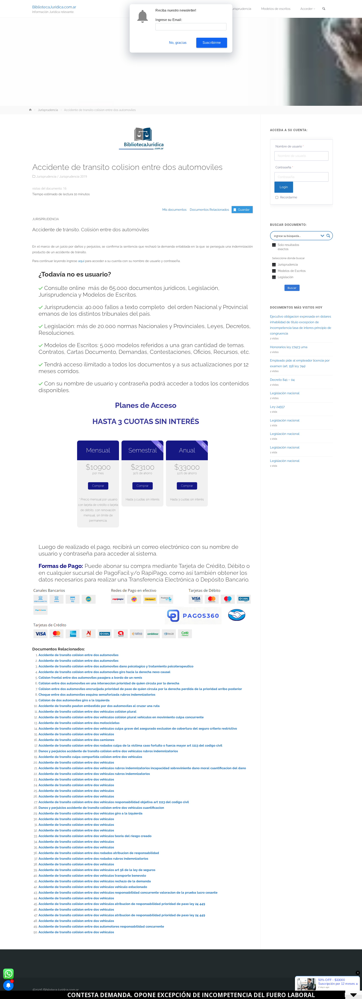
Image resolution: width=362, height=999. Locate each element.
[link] (323, 9)
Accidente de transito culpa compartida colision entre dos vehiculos (90, 757)
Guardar (244, 210)
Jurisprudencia (48, 110)
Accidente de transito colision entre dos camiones (76, 740)
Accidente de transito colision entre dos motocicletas (79, 723)
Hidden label (274, 245)
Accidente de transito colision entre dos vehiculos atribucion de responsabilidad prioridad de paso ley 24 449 (122, 904)
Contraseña (284, 167)
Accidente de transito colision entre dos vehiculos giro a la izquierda (90, 813)
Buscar (292, 288)
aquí (81, 261)
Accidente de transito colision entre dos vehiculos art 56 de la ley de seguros (97, 870)
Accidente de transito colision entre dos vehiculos (76, 734)
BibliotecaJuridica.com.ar (54, 7)
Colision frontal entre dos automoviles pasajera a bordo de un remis (90, 678)
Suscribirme (212, 42)
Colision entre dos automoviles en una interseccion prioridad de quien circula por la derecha (109, 683)
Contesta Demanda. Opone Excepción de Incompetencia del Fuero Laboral (131, 995)
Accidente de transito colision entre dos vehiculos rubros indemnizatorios (94, 774)
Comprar (98, 485)
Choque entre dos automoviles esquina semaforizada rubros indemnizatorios (97, 695)
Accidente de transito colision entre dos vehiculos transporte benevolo (92, 876)
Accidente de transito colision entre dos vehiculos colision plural (87, 711)
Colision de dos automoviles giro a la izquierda (74, 700)
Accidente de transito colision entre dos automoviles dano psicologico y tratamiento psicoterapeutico (116, 666)
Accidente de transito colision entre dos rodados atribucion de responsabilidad (99, 853)
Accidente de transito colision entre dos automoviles (78, 655)
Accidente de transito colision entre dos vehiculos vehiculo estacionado (93, 887)
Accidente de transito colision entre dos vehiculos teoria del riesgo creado (95, 836)
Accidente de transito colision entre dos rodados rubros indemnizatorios (93, 859)
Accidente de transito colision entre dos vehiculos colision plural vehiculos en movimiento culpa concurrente (121, 717)
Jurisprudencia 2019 (73, 176)
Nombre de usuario (289, 146)
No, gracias (177, 42)
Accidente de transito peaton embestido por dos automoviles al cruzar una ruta (99, 706)
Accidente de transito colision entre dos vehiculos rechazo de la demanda (95, 881)
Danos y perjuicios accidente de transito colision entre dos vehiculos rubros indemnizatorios (108, 751)
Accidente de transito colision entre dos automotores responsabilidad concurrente (101, 926)
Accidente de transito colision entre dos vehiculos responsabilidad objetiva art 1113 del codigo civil (114, 802)
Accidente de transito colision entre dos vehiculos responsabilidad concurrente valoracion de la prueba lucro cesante (128, 892)
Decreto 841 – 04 (282, 380)
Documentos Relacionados (208, 210)
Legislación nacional (284, 393)
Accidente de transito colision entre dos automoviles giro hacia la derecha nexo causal (104, 672)
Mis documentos (174, 210)
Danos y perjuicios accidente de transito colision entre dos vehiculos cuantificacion (101, 808)
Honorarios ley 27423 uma (288, 347)
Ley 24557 (277, 407)
